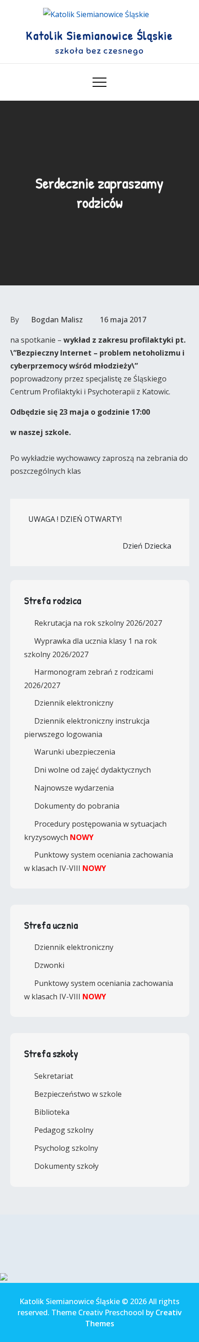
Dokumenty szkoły (66, 1166)
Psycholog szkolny (66, 1148)
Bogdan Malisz (57, 319)
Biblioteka (51, 1112)
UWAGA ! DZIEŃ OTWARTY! (75, 519)
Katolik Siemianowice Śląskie (99, 35)
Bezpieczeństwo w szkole (78, 1094)
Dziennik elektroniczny (73, 703)
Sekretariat (53, 1076)
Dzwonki (49, 965)
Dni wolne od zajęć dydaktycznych (92, 770)
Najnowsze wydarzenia (74, 788)
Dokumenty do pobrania (76, 806)
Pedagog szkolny (63, 1130)
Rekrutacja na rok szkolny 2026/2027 (98, 623)
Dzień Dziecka (147, 546)
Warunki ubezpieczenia (74, 752)
